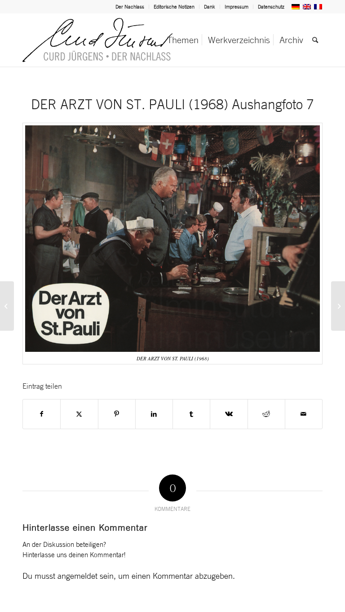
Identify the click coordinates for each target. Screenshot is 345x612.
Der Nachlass (129, 7)
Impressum (236, 7)
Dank (209, 7)
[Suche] (315, 40)
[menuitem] (130, 6)
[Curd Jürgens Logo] (97, 40)
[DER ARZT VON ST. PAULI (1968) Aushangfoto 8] (338, 306)
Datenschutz (271, 7)
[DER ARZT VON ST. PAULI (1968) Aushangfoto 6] (7, 306)
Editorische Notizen (174, 7)
